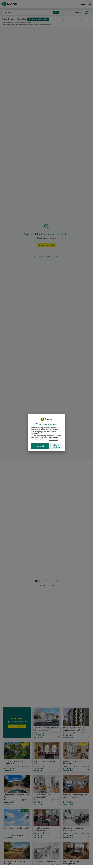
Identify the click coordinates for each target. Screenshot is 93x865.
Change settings (56, 446)
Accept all (40, 446)
